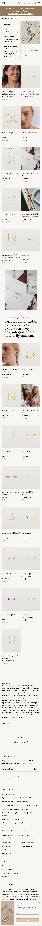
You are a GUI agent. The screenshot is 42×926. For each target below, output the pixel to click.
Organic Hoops (8, 410)
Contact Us (6, 853)
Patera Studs (29, 132)
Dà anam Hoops (27, 369)
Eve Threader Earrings (10, 451)
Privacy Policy (7, 870)
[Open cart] (39, 3)
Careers (24, 850)
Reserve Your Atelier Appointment (20, 13)
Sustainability (26, 846)
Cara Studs (25, 255)
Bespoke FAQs (7, 843)
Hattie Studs (10, 574)
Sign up (37, 769)
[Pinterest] (13, 776)
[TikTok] (19, 776)
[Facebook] (3, 776)
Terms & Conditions (10, 866)
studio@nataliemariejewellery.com (15, 802)
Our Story (25, 835)
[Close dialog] (39, 903)
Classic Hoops (7, 132)
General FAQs (7, 839)
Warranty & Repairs (10, 873)
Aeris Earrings (11, 533)
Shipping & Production (11, 835)
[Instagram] (8, 776)
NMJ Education (27, 843)
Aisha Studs (10, 615)
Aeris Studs (25, 451)
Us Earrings (9, 214)
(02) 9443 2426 (8, 794)
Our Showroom (27, 839)
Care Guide (6, 877)
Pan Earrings (26, 533)
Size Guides (6, 846)
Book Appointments (10, 850)
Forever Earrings (10, 173)
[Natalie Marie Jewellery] (21, 3)
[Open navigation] (3, 3)
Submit (27, 920)
